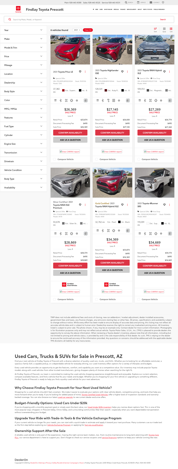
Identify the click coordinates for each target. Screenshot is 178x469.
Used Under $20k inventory (99, 407)
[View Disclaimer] (77, 100)
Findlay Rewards (159, 9)
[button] (87, 49)
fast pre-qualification (94, 425)
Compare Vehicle (66, 159)
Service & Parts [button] (131, 9)
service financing (109, 437)
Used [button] (101, 9)
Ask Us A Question (70, 139)
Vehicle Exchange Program (59, 425)
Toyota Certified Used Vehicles (95, 394)
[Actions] (85, 71)
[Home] (93, 9)
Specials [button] (116, 9)
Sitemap (42, 463)
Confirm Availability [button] (70, 132)
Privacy (48, 463)
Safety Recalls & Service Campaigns (65, 463)
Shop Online (108, 9)
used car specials (65, 397)
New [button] (96, 9)
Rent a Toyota (147, 9)
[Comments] (85, 100)
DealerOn (33, 463)
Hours (81, 463)
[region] (70, 123)
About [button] (140, 9)
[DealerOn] (21, 459)
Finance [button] (122, 9)
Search (163, 19)
